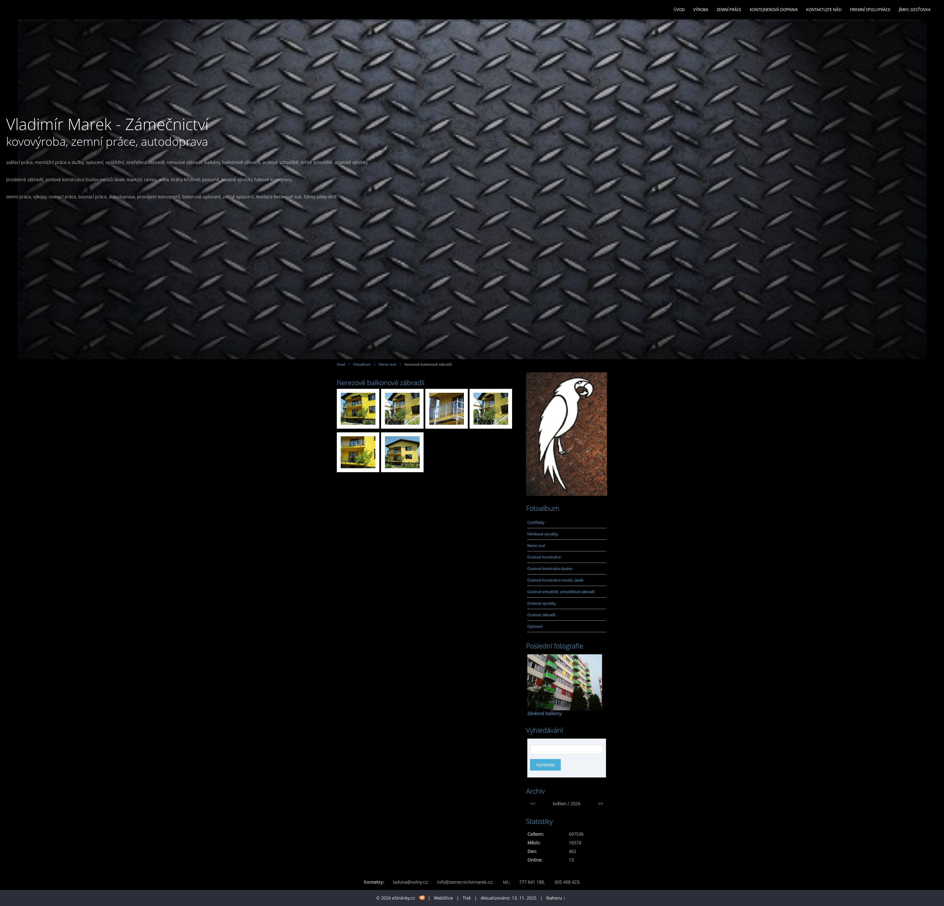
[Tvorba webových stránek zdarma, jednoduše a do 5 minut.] (422, 897)
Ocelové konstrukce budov (550, 568)
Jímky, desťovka (914, 9)
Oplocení (535, 626)
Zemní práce (729, 9)
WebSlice (443, 898)
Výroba (700, 9)
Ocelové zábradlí (541, 614)
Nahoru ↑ (555, 898)
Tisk (467, 898)
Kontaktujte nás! (823, 9)
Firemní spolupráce (870, 9)
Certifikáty (536, 522)
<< (532, 803)
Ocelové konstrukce (544, 557)
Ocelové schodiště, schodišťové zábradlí (561, 591)
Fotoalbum (362, 364)
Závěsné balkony (544, 713)
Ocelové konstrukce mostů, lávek (555, 580)
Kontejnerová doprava (774, 9)
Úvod (679, 9)
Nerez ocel (387, 364)
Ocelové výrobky (541, 603)
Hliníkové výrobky (542, 533)
